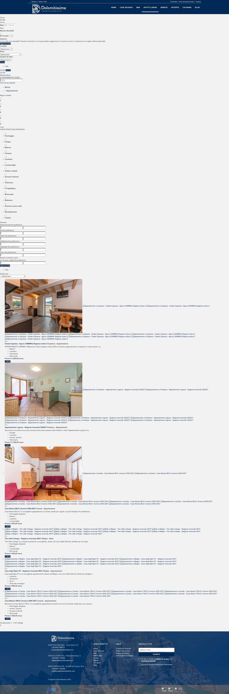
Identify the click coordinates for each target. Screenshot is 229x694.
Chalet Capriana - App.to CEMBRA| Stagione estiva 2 (26, 344)
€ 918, (14, 553)
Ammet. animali (11, 171)
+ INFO (7, 361)
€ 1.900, (15, 442)
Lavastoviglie (10, 165)
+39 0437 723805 (58, 658)
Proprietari (173, 2)
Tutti (8, 87)
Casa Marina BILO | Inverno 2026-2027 (20, 509)
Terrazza (8, 153)
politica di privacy (162, 659)
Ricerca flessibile (7, 31)
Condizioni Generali (123, 648)
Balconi (8, 147)
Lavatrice (8, 159)
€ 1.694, (15, 358)
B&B (138, 7)
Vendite (164, 7)
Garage (8, 142)
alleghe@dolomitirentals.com (62, 660)
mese (21, 358)
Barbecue (9, 200)
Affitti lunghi (150, 7)
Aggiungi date (5, 44)
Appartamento (12, 91)
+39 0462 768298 (58, 669)
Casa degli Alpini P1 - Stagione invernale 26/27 (24, 571)
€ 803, (14, 586)
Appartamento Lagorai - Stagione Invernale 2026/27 (26, 427)
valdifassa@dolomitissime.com (63, 671)
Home (113, 7)
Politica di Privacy (122, 653)
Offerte (175, 7)
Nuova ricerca (5, 75)
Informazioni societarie (124, 656)
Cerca (2, 18)
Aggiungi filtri (5, 266)
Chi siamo (187, 7)
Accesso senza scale (13, 206)
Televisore (9, 183)
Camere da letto (6, 57)
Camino (8, 218)
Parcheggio (9, 136)
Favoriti (198, 2)
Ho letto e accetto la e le (156, 660)
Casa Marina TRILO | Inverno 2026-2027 (21, 601)
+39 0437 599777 (58, 647)
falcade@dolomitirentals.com (62, 650)
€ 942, (14, 523)
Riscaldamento (11, 212)
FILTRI (2, 20)
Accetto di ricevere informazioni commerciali (156, 664)
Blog (197, 7)
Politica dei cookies (123, 651)
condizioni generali (148, 661)
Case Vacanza (126, 7)
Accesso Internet (12, 177)
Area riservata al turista (186, 2)
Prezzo (7, 358)
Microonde (9, 194)
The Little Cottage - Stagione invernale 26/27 (23, 538)
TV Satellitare (10, 188)
